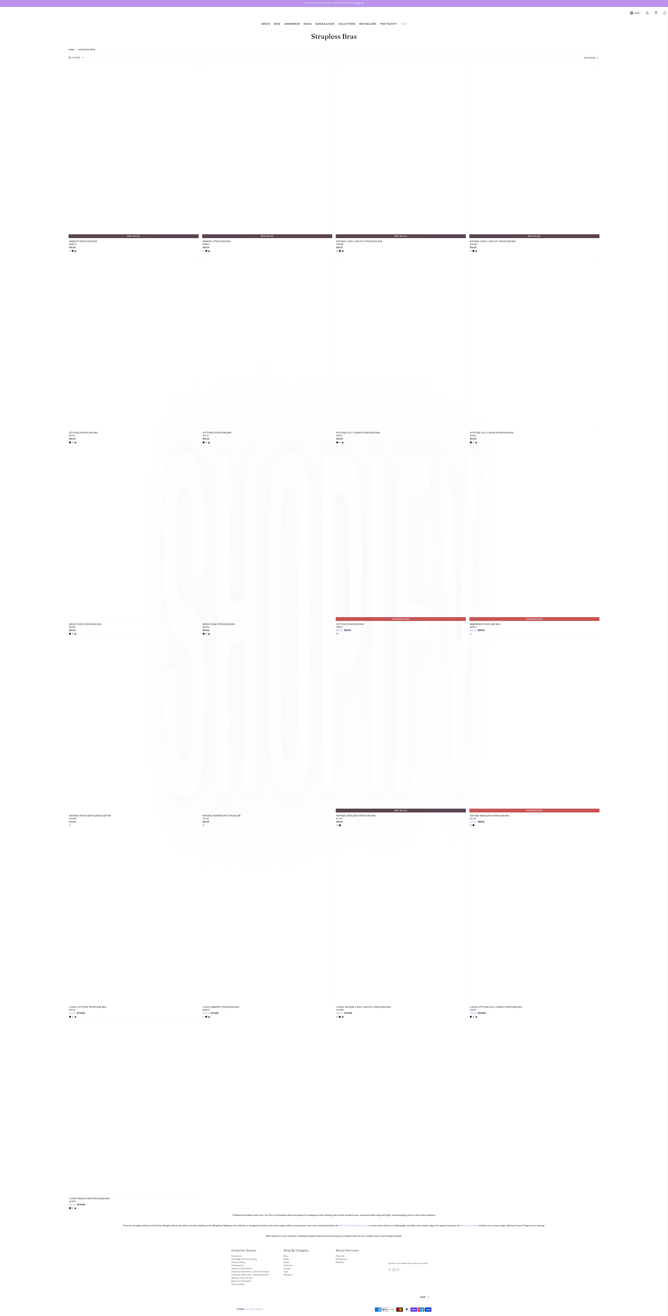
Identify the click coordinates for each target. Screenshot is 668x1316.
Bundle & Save (325, 24)
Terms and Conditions (241, 1268)
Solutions (288, 1274)
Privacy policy (237, 1265)
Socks (308, 24)
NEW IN (265, 24)
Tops (286, 1271)
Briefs (286, 1259)
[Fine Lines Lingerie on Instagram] (393, 1270)
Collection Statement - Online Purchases (250, 1271)
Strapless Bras (86, 49)
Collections (346, 24)
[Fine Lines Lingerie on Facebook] (389, 1270)
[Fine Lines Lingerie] (337, 13)
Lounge (287, 1268)
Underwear (292, 24)
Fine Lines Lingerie (253, 1309)
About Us (340, 1255)
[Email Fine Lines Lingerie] (397, 1270)
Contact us (236, 1255)
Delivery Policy (238, 1262)
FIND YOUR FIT (388, 24)
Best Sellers (367, 24)
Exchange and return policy (244, 1259)
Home (71, 49)
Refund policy (237, 1284)
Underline (288, 1265)
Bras (277, 24)
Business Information (241, 1280)
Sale (404, 24)
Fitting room (341, 1259)
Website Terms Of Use (241, 1277)
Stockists (340, 1262)
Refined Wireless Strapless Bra (353, 1225)
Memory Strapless (469, 1225)
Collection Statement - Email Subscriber (250, 1274)
